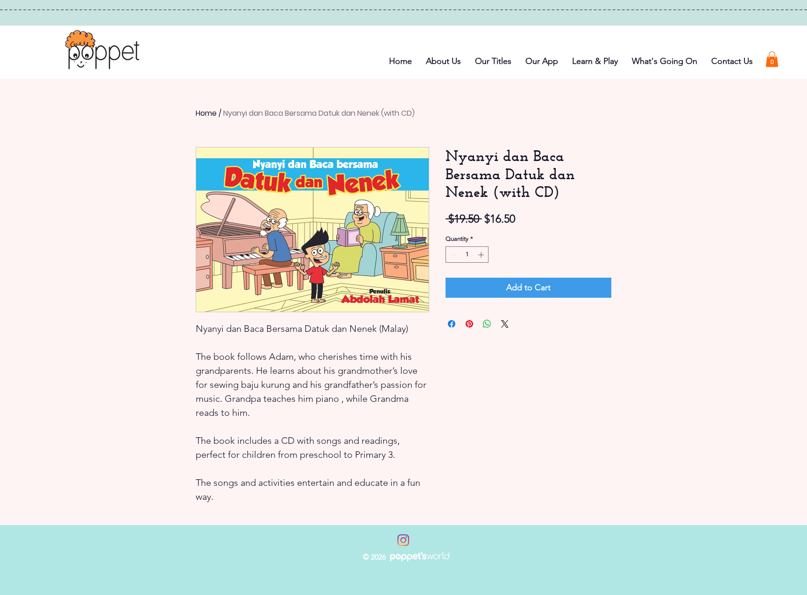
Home (206, 113)
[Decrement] (452, 255)
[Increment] (482, 255)
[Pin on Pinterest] (469, 323)
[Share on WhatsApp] (487, 323)
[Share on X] (504, 323)
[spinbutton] (467, 255)
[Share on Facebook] (451, 323)
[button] (664, 61)
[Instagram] (403, 540)
